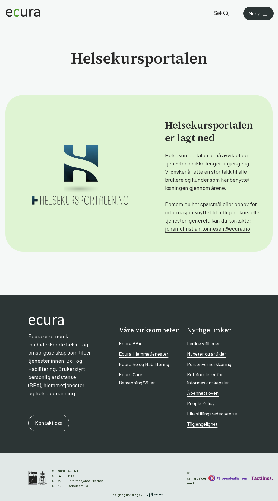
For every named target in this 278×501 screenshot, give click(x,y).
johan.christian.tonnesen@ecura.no (207, 228)
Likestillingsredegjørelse (212, 414)
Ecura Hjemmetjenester (143, 354)
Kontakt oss (48, 422)
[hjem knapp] (22, 13)
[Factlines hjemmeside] (262, 478)
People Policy (200, 403)
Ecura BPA (130, 343)
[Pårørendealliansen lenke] (227, 478)
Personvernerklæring (209, 364)
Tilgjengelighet (202, 424)
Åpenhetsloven (203, 393)
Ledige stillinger (203, 343)
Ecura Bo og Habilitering (144, 364)
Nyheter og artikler (206, 354)
